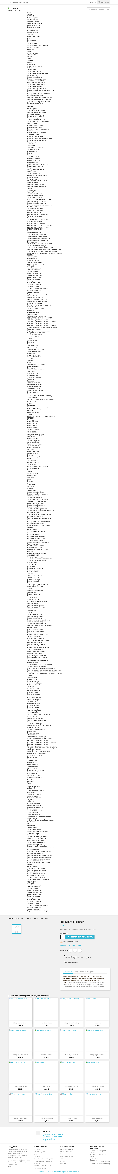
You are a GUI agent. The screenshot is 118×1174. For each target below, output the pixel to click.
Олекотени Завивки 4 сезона (37, 236)
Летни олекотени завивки (36, 231)
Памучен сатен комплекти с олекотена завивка (44, 249)
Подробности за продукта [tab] (84, 972)
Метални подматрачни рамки (37, 320)
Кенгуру (29, 168)
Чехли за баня (32, 353)
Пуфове (29, 403)
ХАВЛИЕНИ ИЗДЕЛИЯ (34, 335)
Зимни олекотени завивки (36, 235)
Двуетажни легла (33, 312)
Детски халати (32, 342)
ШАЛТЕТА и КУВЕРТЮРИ (35, 264)
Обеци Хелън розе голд (71, 1023)
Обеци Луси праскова (72, 1055)
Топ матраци (31, 281)
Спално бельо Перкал (34, 77)
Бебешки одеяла (33, 260)
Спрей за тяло (32, 44)
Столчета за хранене (34, 155)
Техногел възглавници (35, 216)
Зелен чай (30, 192)
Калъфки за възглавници (36, 120)
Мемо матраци (32, 272)
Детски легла (31, 311)
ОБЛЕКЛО (30, 418)
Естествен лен (32, 190)
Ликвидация (31, 405)
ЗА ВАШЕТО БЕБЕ (33, 134)
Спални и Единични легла (36, 309)
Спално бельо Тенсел (34, 197)
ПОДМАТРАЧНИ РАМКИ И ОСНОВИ (39, 318)
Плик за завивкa (32, 123)
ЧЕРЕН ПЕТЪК (32, 401)
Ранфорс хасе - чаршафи (36, 110)
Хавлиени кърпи (33, 346)
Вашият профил (67, 1147)
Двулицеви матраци (34, 277)
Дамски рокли (32, 425)
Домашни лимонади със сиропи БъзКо (41, 416)
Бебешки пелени (33, 179)
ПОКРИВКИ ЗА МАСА (34, 357)
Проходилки (31, 172)
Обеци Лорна (46, 1086)
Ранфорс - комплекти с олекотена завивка (42, 251)
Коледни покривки (33, 394)
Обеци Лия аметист (97, 1118)
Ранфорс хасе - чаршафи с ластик (39, 94)
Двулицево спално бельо (36, 83)
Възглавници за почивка (36, 223)
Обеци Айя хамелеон (46, 1055)
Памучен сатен (32, 183)
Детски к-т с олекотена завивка (38, 129)
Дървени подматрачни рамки (37, 323)
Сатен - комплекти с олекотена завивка (41, 248)
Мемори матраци (33, 292)
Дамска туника (32, 427)
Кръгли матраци (33, 286)
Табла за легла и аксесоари (36, 316)
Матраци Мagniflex (34, 290)
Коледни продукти (33, 388)
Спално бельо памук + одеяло (37, 79)
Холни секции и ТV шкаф (35, 370)
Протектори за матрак (35, 298)
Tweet (75, 950)
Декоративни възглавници (36, 333)
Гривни (29, 62)
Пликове (30, 107)
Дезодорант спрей (33, 36)
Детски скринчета (33, 159)
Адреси (62, 1159)
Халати (29, 338)
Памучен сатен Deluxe (35, 196)
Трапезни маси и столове (36, 364)
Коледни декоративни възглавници (39, 396)
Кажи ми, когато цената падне (70, 945)
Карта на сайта (13, 1164)
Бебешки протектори (34, 303)
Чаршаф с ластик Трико (35, 103)
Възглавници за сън (34, 212)
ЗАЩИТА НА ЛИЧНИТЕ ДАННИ (43, 1159)
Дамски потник (32, 424)
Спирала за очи (32, 40)
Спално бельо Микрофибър (37, 88)
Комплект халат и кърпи (35, 349)
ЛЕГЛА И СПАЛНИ (33, 307)
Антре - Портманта (33, 366)
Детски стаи (31, 368)
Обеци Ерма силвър (46, 1023)
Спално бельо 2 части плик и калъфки (40, 90)
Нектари (30, 411)
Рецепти (30, 414)
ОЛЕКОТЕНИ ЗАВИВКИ (35, 229)
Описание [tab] (68, 972)
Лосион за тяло (32, 33)
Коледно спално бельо (35, 390)
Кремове (30, 34)
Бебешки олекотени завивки (37, 140)
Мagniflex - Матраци (34, 268)
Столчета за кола (33, 157)
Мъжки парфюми (33, 21)
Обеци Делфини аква (20, 1086)
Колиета (30, 60)
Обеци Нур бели (71, 1118)
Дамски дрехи (32, 420)
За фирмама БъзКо (50, 1140)
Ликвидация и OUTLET (35, 385)
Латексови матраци (34, 273)
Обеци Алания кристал (20, 1023)
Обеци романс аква (20, 1118)
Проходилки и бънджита (36, 170)
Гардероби (30, 361)
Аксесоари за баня (33, 355)
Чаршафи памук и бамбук (36, 116)
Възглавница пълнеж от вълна (38, 227)
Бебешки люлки (32, 177)
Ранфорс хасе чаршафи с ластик (38, 101)
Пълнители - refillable (34, 23)
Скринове (30, 381)
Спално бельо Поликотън (36, 84)
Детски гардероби (33, 160)
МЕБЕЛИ (30, 359)
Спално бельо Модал (34, 194)
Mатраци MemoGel (33, 270)
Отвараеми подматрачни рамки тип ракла (42, 327)
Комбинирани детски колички (37, 164)
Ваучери (63, 1161)
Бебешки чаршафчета (35, 136)
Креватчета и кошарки (35, 147)
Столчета (30, 153)
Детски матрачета (33, 283)
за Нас (36, 1154)
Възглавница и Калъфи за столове (39, 225)
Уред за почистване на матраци (38, 294)
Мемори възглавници (35, 209)
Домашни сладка (33, 412)
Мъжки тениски (32, 433)
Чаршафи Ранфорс (33, 114)
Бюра (29, 362)
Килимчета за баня (34, 351)
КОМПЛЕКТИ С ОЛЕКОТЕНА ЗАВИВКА (40, 244)
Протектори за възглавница (37, 301)
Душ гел (29, 38)
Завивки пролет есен (34, 233)
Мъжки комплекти (33, 25)
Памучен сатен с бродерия (36, 201)
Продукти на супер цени (35, 435)
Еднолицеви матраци (34, 275)
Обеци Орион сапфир (46, 1118)
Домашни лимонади (34, 409)
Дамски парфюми (33, 18)
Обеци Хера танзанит (97, 1055)
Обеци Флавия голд (71, 1086)
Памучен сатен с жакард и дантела (39, 205)
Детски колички (32, 162)
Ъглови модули (32, 375)
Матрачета (31, 146)
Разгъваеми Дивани (34, 377)
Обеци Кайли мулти (97, 1086)
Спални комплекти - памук (36, 246)
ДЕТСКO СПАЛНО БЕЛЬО (35, 125)
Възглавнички (32, 142)
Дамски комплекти (33, 27)
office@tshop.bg (104, 1164)
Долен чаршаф (32, 109)
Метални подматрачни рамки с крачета (41, 322)
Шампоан (30, 49)
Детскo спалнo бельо (34, 127)
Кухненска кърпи (33, 336)
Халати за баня (32, 340)
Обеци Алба (97, 1023)
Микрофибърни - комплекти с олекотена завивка (44, 253)
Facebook (38, 1133)
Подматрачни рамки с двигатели (39, 331)
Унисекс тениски (33, 429)
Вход (9, 1167)
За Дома (30, 68)
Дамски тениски (32, 422)
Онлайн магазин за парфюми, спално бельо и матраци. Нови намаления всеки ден (17, 1151)
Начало (29, 14)
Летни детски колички (35, 166)
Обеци (29, 59)
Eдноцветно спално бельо (36, 81)
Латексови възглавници (35, 210)
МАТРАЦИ (30, 266)
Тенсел (29, 188)
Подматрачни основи (34, 329)
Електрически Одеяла (34, 262)
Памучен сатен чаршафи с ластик (39, 99)
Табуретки (30, 379)
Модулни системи (33, 383)
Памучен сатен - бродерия (36, 186)
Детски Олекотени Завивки (36, 133)
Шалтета (30, 131)
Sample (29, 51)
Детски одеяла (32, 259)
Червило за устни (33, 42)
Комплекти (31, 64)
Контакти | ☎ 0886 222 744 (43, 1166)
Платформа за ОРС (40, 1168)
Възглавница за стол (34, 222)
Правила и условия (40, 1152)
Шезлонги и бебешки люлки (37, 175)
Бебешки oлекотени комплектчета (39, 138)
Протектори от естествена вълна (39, 305)
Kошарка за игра (33, 149)
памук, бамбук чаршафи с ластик (39, 105)
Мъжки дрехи (32, 431)
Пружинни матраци (34, 279)
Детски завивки (32, 242)
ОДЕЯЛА (30, 255)
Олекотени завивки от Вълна (37, 240)
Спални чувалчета (33, 173)
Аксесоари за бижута (34, 66)
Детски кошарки (32, 151)
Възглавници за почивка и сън (38, 214)
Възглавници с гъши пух (35, 218)
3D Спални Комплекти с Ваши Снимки (40, 399)
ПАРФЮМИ (31, 16)
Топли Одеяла (32, 257)
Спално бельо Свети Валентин (38, 122)
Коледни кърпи (32, 392)
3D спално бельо (33, 75)
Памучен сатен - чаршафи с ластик (39, 97)
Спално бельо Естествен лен (37, 203)
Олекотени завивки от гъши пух (38, 238)
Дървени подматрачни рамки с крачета (41, 325)
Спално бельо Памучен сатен (37, 73)
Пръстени (30, 57)
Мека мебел (31, 372)
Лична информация (66, 1149)
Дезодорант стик (33, 31)
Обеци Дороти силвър (20, 1055)
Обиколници (31, 144)
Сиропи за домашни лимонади (38, 407)
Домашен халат (32, 344)
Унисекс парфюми (33, 20)
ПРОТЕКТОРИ (32, 296)
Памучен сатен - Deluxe (35, 185)
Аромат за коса (32, 53)
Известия (63, 1163)
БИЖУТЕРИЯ (31, 55)
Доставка (37, 1149)
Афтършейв (31, 29)
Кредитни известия (66, 1156)
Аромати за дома (33, 47)
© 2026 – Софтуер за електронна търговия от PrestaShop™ (59, 1172)
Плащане (37, 1156)
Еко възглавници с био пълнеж (38, 220)
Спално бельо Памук (34, 86)
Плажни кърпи (32, 348)
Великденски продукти (35, 386)
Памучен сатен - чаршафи (36, 112)
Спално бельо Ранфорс (35, 71)
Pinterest (80, 950)
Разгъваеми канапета (34, 373)
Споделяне (70, 950)
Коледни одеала (32, 398)
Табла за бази (32, 314)
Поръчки (63, 1154)
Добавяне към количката (80, 937)
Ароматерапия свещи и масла (37, 46)
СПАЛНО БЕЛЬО (32, 70)
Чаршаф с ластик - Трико (35, 96)
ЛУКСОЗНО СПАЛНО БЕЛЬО (37, 181)
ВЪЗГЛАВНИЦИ (32, 207)
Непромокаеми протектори (37, 299)
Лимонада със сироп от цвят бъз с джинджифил (53, 1137)
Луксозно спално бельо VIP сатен (39, 199)
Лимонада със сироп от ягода (53, 1134)
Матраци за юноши (34, 285)
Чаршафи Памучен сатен (36, 118)
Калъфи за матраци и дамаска (37, 288)
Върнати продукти (66, 1151)
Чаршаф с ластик (33, 92)
